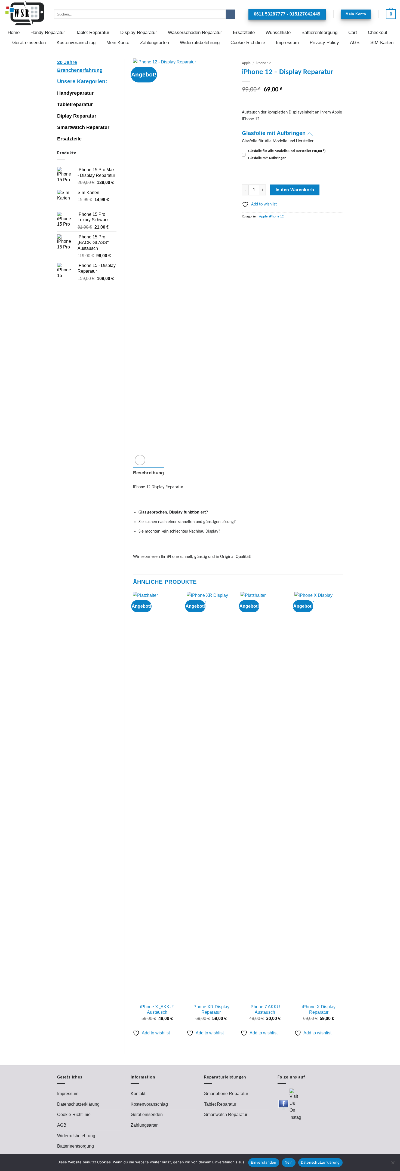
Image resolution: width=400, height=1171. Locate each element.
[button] (391, 14)
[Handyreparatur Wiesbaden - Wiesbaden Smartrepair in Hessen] (25, 13)
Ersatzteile (244, 32)
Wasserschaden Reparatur (195, 32)
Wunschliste (278, 32)
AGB (354, 42)
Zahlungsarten (154, 42)
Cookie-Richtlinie (247, 42)
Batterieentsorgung (75, 1146)
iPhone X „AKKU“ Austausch (157, 1009)
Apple (246, 63)
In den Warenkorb (295, 190)
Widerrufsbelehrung (200, 42)
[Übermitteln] (230, 14)
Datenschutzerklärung (78, 1104)
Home (14, 32)
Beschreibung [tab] (148, 472)
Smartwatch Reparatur (83, 127)
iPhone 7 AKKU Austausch (265, 1009)
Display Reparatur (138, 32)
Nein (289, 1162)
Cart (352, 32)
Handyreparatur (75, 93)
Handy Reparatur (47, 32)
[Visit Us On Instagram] (295, 1104)
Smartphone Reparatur (226, 1093)
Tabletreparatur (75, 104)
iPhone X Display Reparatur (319, 1009)
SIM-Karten (381, 42)
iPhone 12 (263, 63)
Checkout (377, 32)
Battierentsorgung (319, 32)
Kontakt (138, 1093)
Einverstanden (263, 1162)
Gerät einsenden (29, 42)
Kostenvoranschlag (76, 42)
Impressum (287, 42)
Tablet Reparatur (92, 32)
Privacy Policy (324, 42)
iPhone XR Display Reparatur (210, 1009)
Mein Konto (117, 42)
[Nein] (392, 1164)
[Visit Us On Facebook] (283, 1104)
